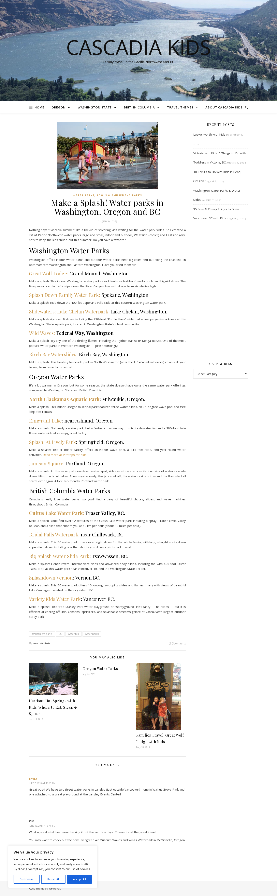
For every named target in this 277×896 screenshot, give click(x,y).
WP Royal (54, 888)
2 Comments (177, 643)
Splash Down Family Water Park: (64, 295)
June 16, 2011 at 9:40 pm (42, 825)
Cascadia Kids (138, 47)
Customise (27, 879)
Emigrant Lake (45, 420)
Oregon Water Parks (100, 668)
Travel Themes (180, 107)
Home (39, 107)
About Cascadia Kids (224, 107)
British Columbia (139, 107)
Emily (33, 778)
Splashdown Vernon (51, 577)
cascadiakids (41, 643)
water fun (73, 634)
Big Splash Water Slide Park (59, 556)
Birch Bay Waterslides (52, 354)
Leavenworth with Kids (209, 134)
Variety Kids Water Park (55, 599)
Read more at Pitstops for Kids (65, 455)
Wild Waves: (42, 333)
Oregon (58, 107)
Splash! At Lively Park (52, 442)
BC (60, 634)
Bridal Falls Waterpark (53, 534)
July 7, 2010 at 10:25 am (42, 783)
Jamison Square (46, 463)
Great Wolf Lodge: (48, 273)
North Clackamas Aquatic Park (64, 399)
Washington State (95, 107)
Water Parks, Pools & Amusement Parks (107, 195)
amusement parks (42, 634)
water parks (92, 634)
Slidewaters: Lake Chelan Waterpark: (69, 311)
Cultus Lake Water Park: (56, 513)
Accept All (79, 879)
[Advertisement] (220, 292)
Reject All (53, 879)
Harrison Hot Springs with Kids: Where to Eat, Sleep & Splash (53, 707)
